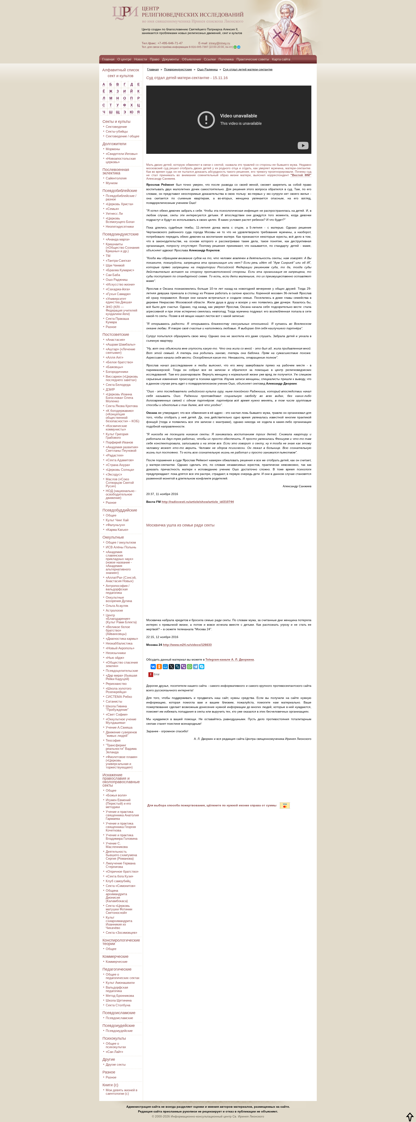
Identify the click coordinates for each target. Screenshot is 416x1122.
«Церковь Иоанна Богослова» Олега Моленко (119, 397)
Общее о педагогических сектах (123, 976)
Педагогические (117, 969)
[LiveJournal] (177, 666)
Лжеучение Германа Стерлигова (120, 865)
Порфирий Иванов (119, 442)
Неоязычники (116, 653)
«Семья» (112, 209)
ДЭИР (110, 389)
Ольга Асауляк (117, 605)
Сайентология (116, 178)
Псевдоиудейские (118, 1025)
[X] (171, 666)
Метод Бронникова (120, 995)
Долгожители (114, 144)
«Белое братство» (119, 362)
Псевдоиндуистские (120, 234)
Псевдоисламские (118, 1013)
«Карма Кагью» (117, 529)
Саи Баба (113, 275)
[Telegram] (195, 666)
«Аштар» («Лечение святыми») (120, 350)
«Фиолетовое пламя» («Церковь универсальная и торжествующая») (121, 762)
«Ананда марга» (118, 239)
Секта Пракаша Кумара (117, 320)
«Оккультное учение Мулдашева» (121, 720)
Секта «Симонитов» (120, 886)
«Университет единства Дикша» (119, 300)
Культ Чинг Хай (117, 520)
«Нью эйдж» (115, 657)
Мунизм (111, 183)
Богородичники (117, 371)
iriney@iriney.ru (219, 43)
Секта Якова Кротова (122, 406)
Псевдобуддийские (119, 510)
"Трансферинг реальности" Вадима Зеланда (121, 748)
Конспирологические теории (121, 942)
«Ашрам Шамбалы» (120, 344)
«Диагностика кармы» (122, 638)
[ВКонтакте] (153, 666)
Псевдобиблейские (119, 190)
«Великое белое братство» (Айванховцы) (118, 630)
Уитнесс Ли (114, 213)
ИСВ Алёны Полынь (121, 547)
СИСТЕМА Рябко (119, 696)
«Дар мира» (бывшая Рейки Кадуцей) (121, 677)
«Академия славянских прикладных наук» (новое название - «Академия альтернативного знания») (119, 562)
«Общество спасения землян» (122, 664)
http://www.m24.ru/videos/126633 (187, 644)
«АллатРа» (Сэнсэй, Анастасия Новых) (121, 579)
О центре (124, 59)
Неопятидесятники (120, 226)
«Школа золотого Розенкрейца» (118, 690)
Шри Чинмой (115, 265)
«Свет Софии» (117, 714)
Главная (108, 59)
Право (154, 59)
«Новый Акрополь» (120, 648)
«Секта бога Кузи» (119, 876)
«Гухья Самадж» (118, 294)
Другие (108, 1059)
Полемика (226, 59)
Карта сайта (281, 59)
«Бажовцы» (114, 367)
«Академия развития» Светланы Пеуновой (122, 448)
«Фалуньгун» (115, 525)
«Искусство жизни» (120, 284)
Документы (170, 59)
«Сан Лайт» (114, 1052)
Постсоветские (115, 334)
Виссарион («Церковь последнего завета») (122, 378)
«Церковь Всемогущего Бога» (120, 220)
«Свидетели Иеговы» (122, 154)
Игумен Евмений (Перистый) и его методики (118, 803)
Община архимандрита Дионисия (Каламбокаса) (117, 896)
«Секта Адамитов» (120, 460)
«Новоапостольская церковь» (121, 160)
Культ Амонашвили (120, 982)
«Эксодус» (114, 474)
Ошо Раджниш (117, 279)
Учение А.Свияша (119, 727)
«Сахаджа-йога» (118, 289)
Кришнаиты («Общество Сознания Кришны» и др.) (122, 247)
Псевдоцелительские (122, 670)
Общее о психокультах (116, 1045)
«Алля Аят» (114, 357)
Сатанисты (114, 701)
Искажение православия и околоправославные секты (121, 780)
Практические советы (253, 59)
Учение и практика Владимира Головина (121, 836)
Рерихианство (116, 683)
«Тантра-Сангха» (118, 260)
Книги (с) (110, 1085)
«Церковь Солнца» (120, 469)
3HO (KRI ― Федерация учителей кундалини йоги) (121, 310)
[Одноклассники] (159, 666)
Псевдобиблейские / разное (121, 197)
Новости (140, 59)
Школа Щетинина (119, 1000)
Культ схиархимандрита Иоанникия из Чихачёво (119, 923)
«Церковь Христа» (119, 204)
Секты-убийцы (117, 131)
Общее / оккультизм (121, 542)
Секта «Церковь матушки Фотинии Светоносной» (119, 909)
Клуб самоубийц (118, 881)
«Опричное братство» (122, 871)
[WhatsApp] (189, 666)
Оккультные (113, 537)
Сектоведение (116, 126)
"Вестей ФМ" (301, 175)
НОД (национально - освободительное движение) (121, 494)
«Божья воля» (116, 795)
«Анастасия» (115, 339)
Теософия (113, 740)
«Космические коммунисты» (116, 427)
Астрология (114, 610)
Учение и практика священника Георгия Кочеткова (121, 827)
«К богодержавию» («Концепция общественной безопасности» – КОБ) (122, 416)
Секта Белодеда (118, 384)
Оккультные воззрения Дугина (119, 599)
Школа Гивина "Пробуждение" (117, 707)
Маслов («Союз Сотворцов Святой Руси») (120, 482)
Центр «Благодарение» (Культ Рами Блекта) (121, 618)
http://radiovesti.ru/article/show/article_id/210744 (198, 501)
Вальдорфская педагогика (117, 989)
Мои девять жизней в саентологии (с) (121, 1091)
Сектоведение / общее (122, 136)
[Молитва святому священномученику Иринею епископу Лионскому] (271, 27)
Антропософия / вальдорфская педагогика (117, 589)
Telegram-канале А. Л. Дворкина (229, 659)
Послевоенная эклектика (115, 171)
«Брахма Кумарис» (120, 270)
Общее (111, 515)
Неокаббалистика (119, 643)
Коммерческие (115, 956)
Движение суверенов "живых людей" (121, 733)
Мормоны (113, 149)
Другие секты (116, 1064)
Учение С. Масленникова (117, 845)
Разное (111, 327)
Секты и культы (116, 121)
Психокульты (114, 1038)
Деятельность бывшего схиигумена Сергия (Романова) (121, 855)
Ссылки (210, 59)
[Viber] (183, 666)
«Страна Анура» (118, 465)
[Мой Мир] (165, 666)
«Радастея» (115, 455)
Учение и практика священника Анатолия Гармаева (122, 815)
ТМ (108, 256)
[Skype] (201, 666)
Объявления (191, 59)
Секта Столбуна (118, 1005)
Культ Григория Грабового (117, 435)
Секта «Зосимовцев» (121, 932)
